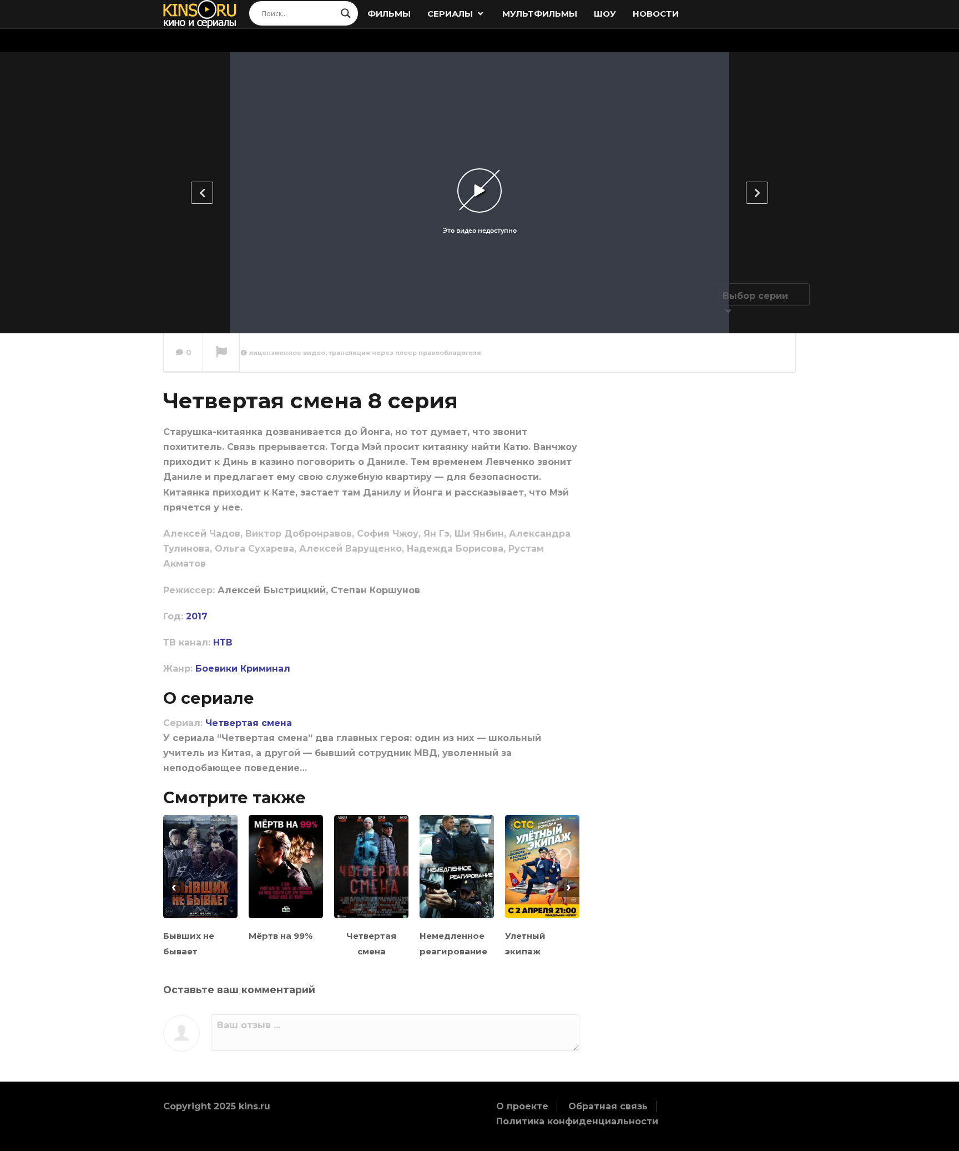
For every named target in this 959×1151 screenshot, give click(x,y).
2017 (197, 616)
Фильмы (389, 13)
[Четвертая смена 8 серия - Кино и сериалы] (200, 13)
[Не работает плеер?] (221, 352)
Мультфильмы (539, 13)
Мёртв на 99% (280, 935)
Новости (656, 13)
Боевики (216, 668)
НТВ (223, 642)
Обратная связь (608, 1106)
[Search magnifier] (346, 13)
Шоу (605, 13)
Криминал (265, 668)
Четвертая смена (248, 723)
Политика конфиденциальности (577, 1121)
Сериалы (451, 13)
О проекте (522, 1106)
